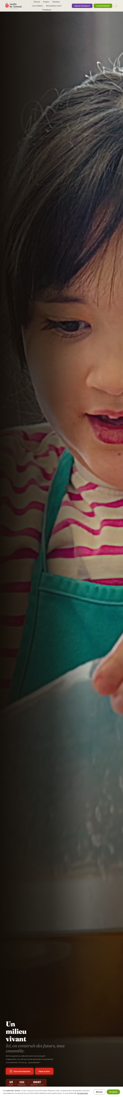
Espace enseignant (82, 6)
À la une (37, 2)
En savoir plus (82, 1093)
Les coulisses (37, 6)
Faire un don (44, 1071)
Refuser (99, 1092)
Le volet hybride (103, 6)
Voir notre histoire (22, 1071)
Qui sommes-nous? (54, 6)
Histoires (56, 2)
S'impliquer (46, 10)
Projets (46, 2)
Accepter (113, 1092)
